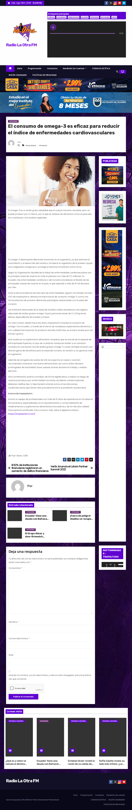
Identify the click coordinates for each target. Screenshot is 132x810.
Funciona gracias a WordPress (19, 800)
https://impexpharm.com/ (21, 413)
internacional (73, 17)
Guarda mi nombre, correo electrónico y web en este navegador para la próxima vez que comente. (50, 677)
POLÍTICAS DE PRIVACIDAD (45, 75)
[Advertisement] (50, 240)
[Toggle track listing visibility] (121, 38)
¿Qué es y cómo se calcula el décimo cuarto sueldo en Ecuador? (16, 765)
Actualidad (13, 121)
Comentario (15, 568)
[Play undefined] (53, 27)
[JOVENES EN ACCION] (112, 206)
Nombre (14, 621)
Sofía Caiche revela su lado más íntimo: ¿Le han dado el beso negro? (112, 765)
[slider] (120, 564)
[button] (117, 71)
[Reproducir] (105, 333)
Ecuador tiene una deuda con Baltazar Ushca (36, 518)
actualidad (61, 17)
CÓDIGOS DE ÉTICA (101, 68)
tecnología (105, 17)
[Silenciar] (119, 333)
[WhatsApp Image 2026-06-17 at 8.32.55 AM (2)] (112, 268)
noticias (51, 17)
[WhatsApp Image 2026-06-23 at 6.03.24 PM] (66, 102)
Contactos (52, 68)
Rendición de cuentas (74, 68)
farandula (94, 17)
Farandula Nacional (16, 721)
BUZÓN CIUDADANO (18, 75)
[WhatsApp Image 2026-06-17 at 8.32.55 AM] (112, 175)
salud (114, 17)
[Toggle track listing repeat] (63, 38)
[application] (112, 330)
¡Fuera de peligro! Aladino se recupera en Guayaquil (82, 518)
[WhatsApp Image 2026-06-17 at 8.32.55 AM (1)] (66, 85)
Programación (35, 68)
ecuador (84, 17)
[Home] (10, 68)
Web (11, 654)
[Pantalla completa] (121, 333)
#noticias (43, 145)
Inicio (19, 68)
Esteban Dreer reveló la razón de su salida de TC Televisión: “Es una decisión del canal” (81, 765)
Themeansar (53, 800)
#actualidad (31, 145)
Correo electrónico (19, 638)
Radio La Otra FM (21, 44)
